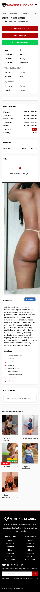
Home (4, 13)
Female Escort (14, 13)
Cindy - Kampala (6, 439)
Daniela (6, 466)
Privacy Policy (33, 578)
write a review (25, 398)
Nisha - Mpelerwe (6, 496)
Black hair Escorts (30, 13)
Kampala (12, 21)
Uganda (4, 21)
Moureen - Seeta (30, 438)
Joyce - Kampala (26, 467)
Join (35, 574)
